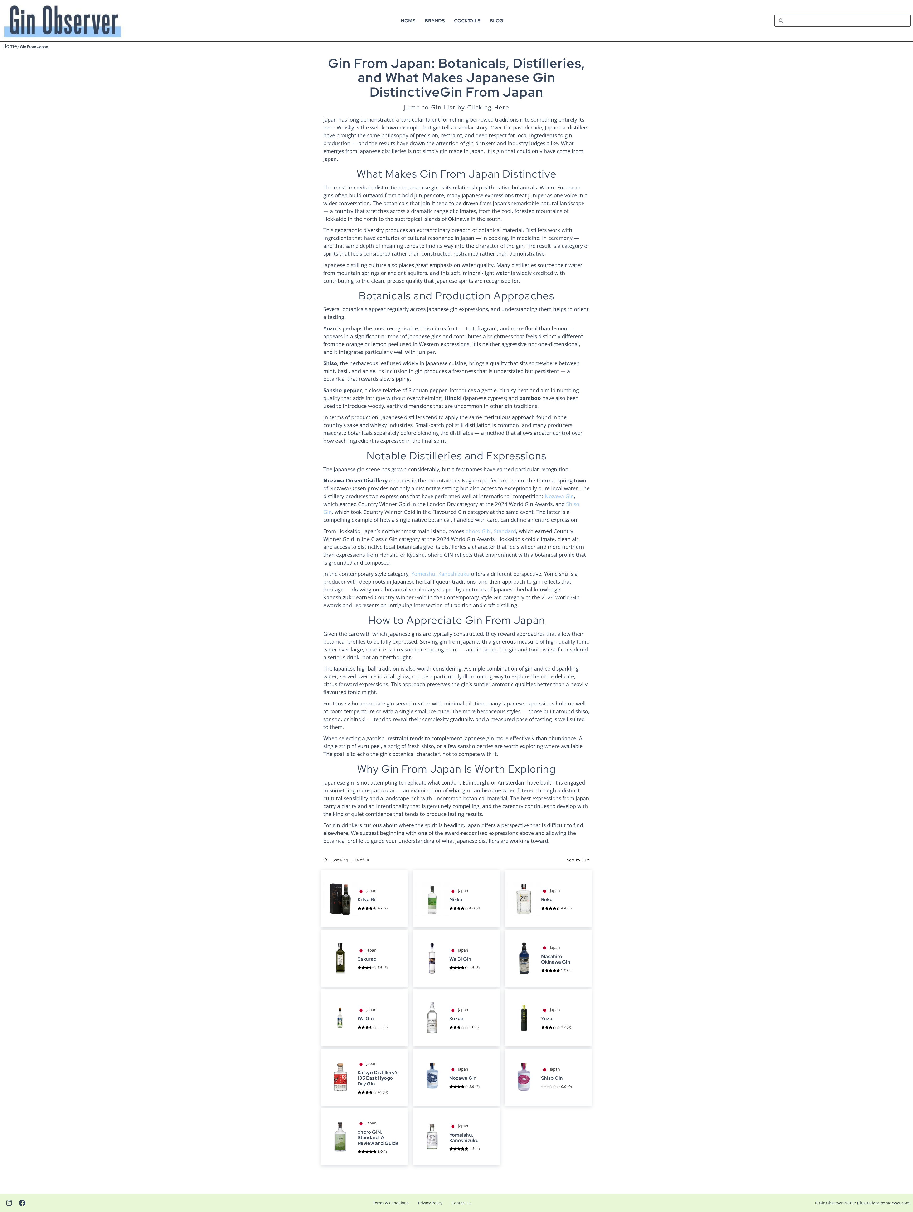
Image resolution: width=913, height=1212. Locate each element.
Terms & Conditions (390, 1203)
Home (408, 21)
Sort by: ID (576, 860)
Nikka (455, 899)
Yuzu (547, 1018)
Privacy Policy (430, 1203)
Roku (547, 899)
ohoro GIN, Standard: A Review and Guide (378, 1137)
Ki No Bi (366, 899)
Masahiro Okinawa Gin (555, 959)
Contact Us (461, 1203)
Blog (496, 21)
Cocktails (467, 21)
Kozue (456, 1018)
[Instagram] (9, 1203)
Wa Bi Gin (460, 959)
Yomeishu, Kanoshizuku (440, 573)
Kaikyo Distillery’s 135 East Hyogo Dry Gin (378, 1078)
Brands (435, 21)
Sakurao (367, 959)
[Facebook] (22, 1203)
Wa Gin (366, 1018)
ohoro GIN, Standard (491, 531)
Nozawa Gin (559, 496)
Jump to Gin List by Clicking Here (456, 107)
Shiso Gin (552, 1078)
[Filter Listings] (325, 859)
